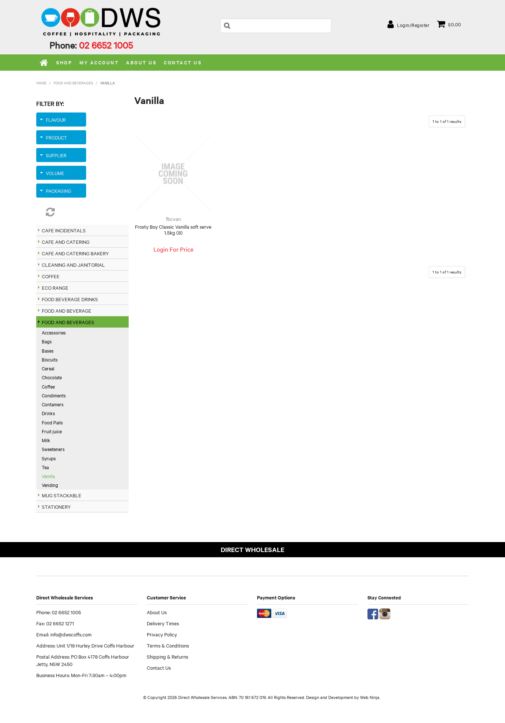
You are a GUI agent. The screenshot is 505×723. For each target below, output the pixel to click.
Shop (64, 62)
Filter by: (50, 103)
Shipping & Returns (167, 656)
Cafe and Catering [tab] (65, 241)
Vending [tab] (50, 484)
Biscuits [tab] (50, 359)
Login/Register (413, 24)
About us (141, 62)
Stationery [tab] (56, 506)
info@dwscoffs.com (71, 634)
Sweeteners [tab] (53, 448)
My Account (99, 62)
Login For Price (173, 249)
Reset (61, 212)
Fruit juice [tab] (52, 431)
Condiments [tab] (54, 395)
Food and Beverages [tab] (68, 322)
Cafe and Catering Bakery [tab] (75, 253)
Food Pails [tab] (52, 422)
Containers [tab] (53, 404)
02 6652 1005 (106, 44)
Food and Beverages (73, 82)
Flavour (56, 119)
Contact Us (182, 62)
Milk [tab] (46, 440)
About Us (157, 612)
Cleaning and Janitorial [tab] (73, 264)
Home (44, 62)
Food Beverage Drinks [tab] (70, 299)
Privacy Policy (162, 634)
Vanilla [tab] (48, 476)
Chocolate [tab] (52, 377)
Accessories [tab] (54, 332)
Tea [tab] (45, 467)
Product (56, 137)
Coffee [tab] (51, 276)
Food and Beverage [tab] (66, 310)
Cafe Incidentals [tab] (64, 230)
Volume (55, 172)
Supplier (56, 155)
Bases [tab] (48, 350)
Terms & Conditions (168, 645)
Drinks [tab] (48, 413)
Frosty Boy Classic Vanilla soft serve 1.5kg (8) (173, 229)
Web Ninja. (370, 697)
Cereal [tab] (48, 368)
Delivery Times (163, 623)
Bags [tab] (47, 341)
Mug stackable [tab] (61, 495)
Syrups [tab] (49, 458)
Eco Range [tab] (55, 287)
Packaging (58, 190)
